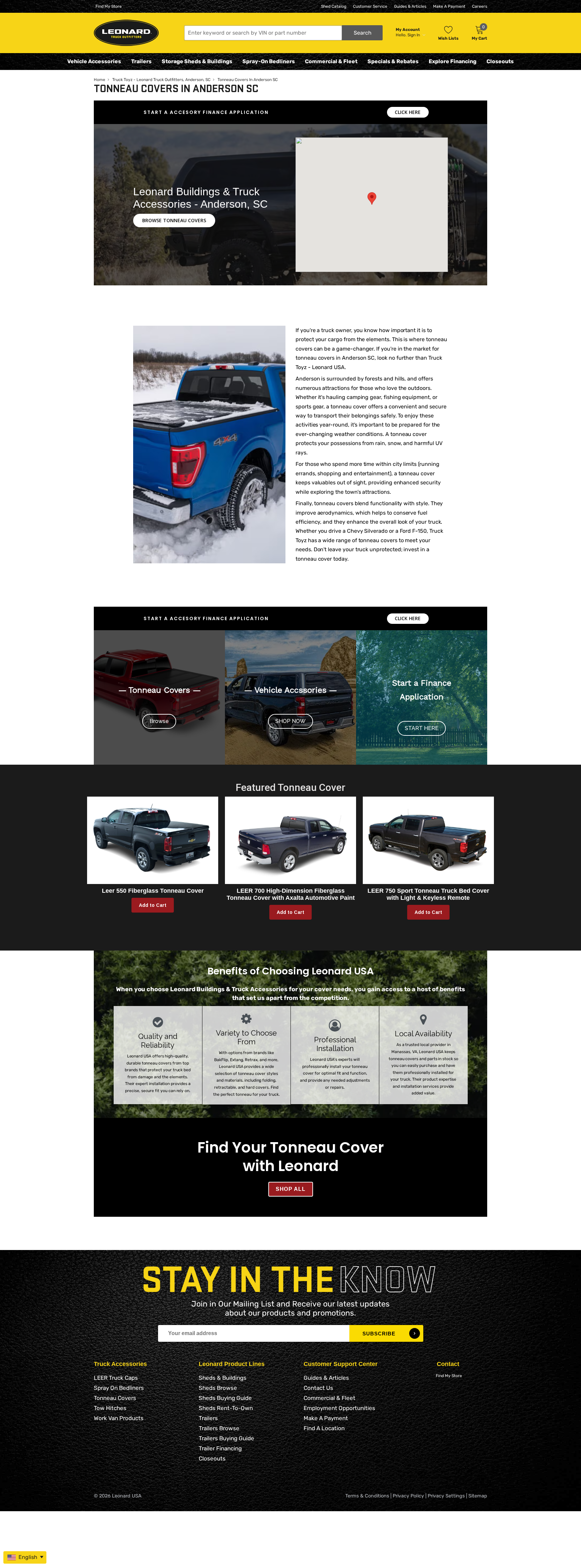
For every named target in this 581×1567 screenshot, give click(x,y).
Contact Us (318, 1388)
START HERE (421, 728)
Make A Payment (449, 6)
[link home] (126, 32)
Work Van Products (119, 1418)
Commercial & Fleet (331, 61)
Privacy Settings (446, 1496)
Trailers (141, 61)
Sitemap (477, 1496)
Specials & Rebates (393, 61)
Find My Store (108, 6)
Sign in (414, 35)
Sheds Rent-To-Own (226, 1408)
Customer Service (370, 6)
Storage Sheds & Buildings (197, 61)
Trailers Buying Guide (226, 1438)
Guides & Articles (410, 6)
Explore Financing (452, 61)
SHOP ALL (291, 1189)
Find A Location (324, 1428)
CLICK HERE (408, 112)
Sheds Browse (218, 1388)
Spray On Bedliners (119, 1388)
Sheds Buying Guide (225, 1398)
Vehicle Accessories (94, 61)
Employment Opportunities (339, 1408)
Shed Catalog (333, 6)
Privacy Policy (408, 1496)
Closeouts (500, 61)
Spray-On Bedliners (268, 61)
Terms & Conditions (367, 1496)
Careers (479, 6)
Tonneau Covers (115, 1398)
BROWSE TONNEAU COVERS (174, 220)
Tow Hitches (110, 1408)
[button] (283, 32)
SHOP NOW (290, 721)
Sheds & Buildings (222, 1377)
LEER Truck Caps (116, 1377)
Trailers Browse (219, 1428)
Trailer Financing (220, 1448)
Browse (159, 721)
